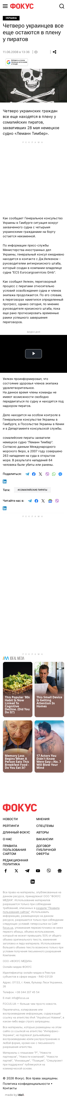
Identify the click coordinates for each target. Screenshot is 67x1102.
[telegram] (27, 870)
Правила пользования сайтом (14, 850)
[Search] (62, 6)
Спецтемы (45, 826)
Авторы (42, 832)
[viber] (48, 870)
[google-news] (59, 870)
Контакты (10, 1088)
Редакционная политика (15, 862)
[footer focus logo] (20, 808)
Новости (10, 819)
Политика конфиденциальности (26, 1084)
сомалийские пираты (33, 489)
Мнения (43, 819)
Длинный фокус (16, 832)
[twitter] (16, 870)
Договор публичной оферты (46, 850)
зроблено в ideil (15, 1095)
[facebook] (5, 870)
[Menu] (5, 6)
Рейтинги (11, 826)
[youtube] (38, 870)
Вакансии (44, 839)
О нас (7, 839)
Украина (11, 18)
